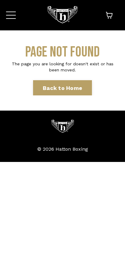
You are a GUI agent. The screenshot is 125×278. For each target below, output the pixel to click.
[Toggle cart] (109, 15)
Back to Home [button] (62, 88)
